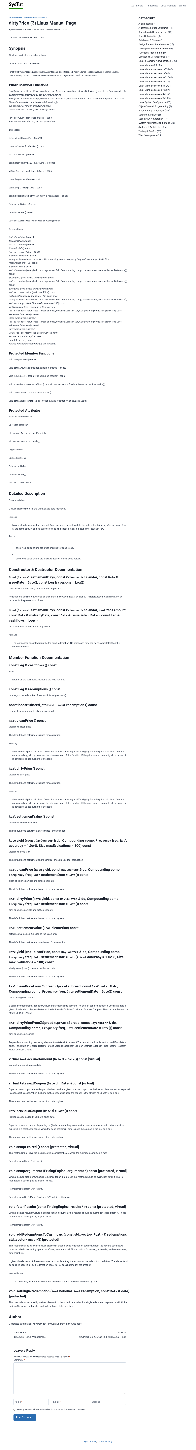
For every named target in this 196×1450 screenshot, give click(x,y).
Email (57, 1401)
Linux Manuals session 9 (151, 98)
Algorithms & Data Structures (153, 28)
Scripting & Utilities (148, 114)
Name (18, 1401)
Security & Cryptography (150, 118)
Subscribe (153, 5)
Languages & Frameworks (151, 56)
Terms (100, 1441)
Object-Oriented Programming (153, 106)
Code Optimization (147, 36)
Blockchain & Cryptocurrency (152, 32)
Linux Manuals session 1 (151, 69)
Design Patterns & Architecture (153, 44)
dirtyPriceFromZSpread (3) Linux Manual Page (102, 1334)
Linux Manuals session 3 (35, 17)
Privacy (108, 1441)
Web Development (147, 135)
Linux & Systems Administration (154, 61)
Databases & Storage (149, 40)
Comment (19, 1360)
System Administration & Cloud (154, 123)
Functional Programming (151, 52)
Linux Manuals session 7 (151, 90)
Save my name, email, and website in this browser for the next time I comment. (51, 1409)
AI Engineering (145, 23)
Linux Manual (16, 29)
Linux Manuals (168, 5)
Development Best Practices (152, 48)
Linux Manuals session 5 (151, 85)
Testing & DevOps (147, 131)
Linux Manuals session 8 (151, 94)
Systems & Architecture (150, 127)
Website (96, 1401)
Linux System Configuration (152, 102)
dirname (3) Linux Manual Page (29, 1334)
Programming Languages (151, 110)
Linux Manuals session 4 (151, 81)
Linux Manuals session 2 (151, 73)
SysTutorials (90, 1441)
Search (182, 5)
